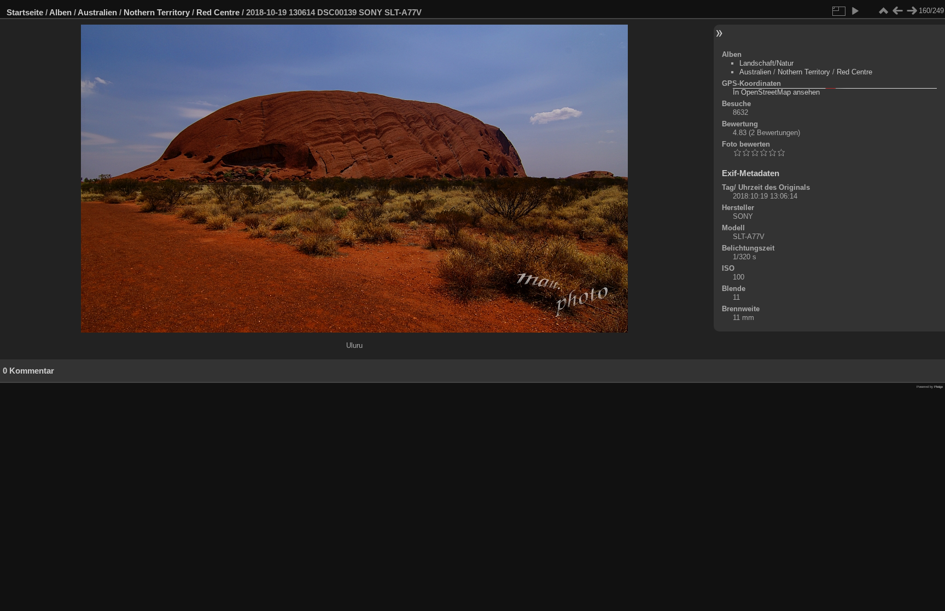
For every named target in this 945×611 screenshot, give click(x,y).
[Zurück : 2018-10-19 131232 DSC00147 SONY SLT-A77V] (897, 11)
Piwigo (938, 386)
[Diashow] (855, 11)
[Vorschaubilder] (883, 11)
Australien (97, 12)
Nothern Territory (157, 12)
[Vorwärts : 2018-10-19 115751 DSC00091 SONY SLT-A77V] (912, 11)
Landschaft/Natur (766, 63)
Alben (60, 12)
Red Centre (218, 12)
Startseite (25, 12)
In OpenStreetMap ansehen (776, 92)
